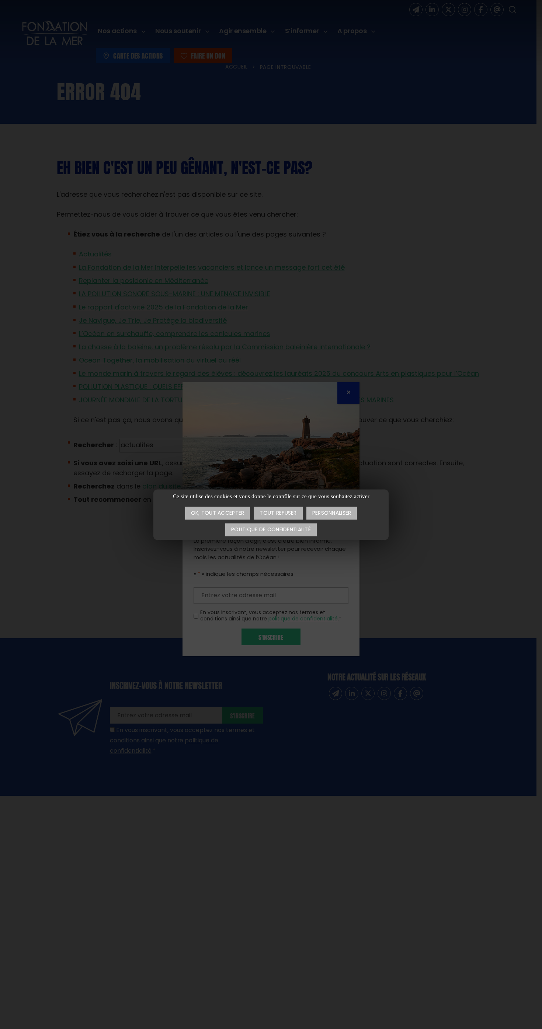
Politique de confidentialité (271, 530)
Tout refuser (278, 513)
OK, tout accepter (217, 513)
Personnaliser (331, 513)
